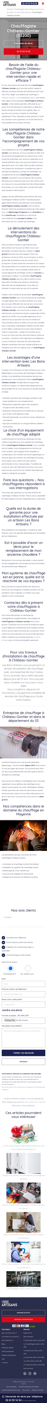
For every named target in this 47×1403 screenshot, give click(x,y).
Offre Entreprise (8, 1351)
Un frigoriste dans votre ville (34, 1365)
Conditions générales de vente (11, 1390)
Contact (5, 1363)
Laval (18, 98)
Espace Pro (28, 1333)
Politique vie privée (37, 1390)
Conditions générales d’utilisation (29, 1387)
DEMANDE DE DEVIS (23, 1313)
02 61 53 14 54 (23, 51)
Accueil (9, 9)
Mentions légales (11, 1387)
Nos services (28, 1368)
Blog (3, 1344)
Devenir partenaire (9, 1355)
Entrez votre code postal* (12, 999)
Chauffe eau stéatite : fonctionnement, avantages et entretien (23, 1177)
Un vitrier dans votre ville (33, 1361)
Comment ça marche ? (10, 1337)
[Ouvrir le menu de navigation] (43, 3)
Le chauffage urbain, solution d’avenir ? (23, 1288)
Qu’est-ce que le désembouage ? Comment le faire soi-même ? (23, 1207)
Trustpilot (8, 917)
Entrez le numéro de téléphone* (14, 989)
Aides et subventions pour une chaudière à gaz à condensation (23, 1236)
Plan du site (26, 1390)
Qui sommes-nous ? (9, 1333)
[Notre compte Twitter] (35, 1373)
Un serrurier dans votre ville (34, 1357)
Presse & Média (7, 1348)
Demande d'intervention (23, 1319)
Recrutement (28, 1337)
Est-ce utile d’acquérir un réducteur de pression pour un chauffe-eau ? (23, 1266)
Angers (32, 98)
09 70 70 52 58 (31, 3)
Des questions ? (8, 1340)
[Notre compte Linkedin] (25, 1373)
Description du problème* (12, 1026)
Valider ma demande (23, 1053)
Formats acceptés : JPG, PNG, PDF (15, 1015)
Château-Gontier (8, 98)
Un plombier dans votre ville (34, 1340)
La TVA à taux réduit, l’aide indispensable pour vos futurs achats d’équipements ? (23, 1147)
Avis (3, 1359)
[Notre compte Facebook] (30, 1373)
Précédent (23, 1062)
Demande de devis (23, 43)
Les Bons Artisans (22, 1381)
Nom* (4, 979)
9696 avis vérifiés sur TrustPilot (32, 1102)
